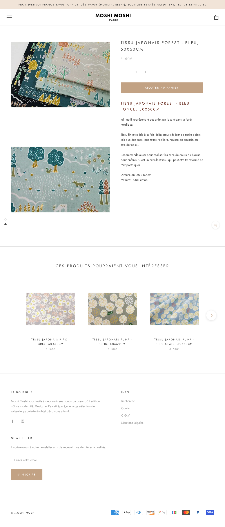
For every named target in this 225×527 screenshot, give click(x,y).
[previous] (14, 315)
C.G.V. (125, 415)
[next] (211, 315)
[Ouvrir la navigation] (9, 17)
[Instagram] (22, 421)
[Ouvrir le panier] (216, 17)
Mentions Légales (132, 422)
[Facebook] (12, 421)
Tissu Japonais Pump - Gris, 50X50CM (112, 342)
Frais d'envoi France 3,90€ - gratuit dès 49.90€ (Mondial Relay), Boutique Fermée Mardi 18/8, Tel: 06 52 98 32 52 (112, 4)
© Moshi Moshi (23, 513)
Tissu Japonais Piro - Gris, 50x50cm (50, 342)
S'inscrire (26, 475)
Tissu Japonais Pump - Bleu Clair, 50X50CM (174, 342)
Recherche (128, 401)
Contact (126, 408)
